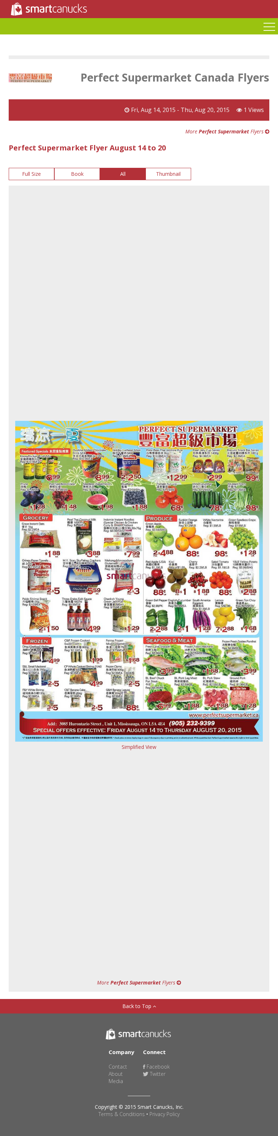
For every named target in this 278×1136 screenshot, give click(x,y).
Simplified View (139, 746)
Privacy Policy (164, 1114)
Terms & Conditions (121, 1114)
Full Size (31, 173)
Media (116, 1081)
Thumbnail (168, 173)
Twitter (156, 1073)
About (116, 1073)
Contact (118, 1066)
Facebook (157, 1066)
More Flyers (225, 131)
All (123, 173)
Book (77, 173)
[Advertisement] (139, 243)
